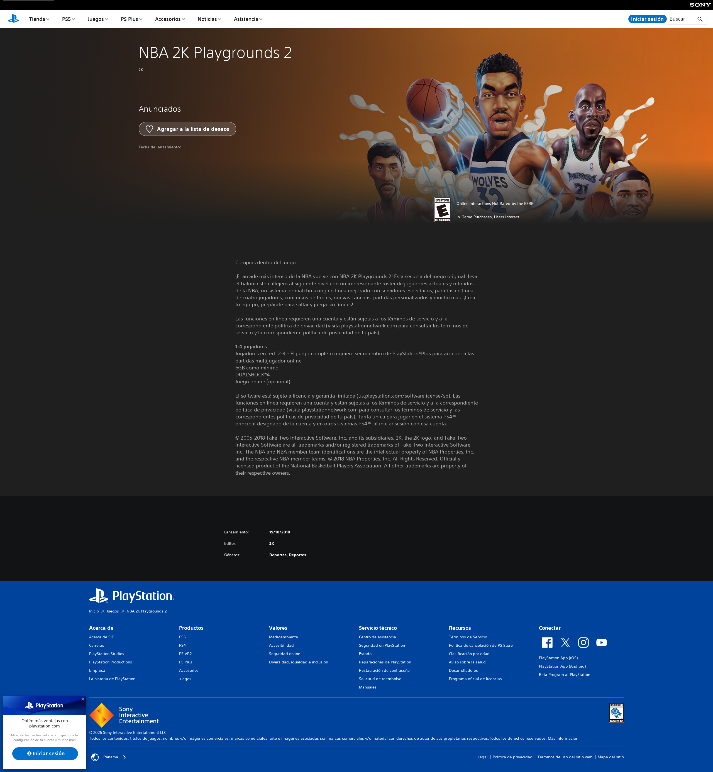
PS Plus (129, 19)
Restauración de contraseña (384, 670)
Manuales (368, 687)
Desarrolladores (463, 670)
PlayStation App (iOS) (558, 657)
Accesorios (168, 19)
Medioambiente (283, 636)
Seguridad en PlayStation (382, 645)
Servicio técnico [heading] (378, 628)
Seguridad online (284, 653)
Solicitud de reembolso (380, 678)
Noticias (207, 19)
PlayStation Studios (106, 653)
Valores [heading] (278, 628)
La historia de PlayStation (112, 678)
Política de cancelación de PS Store (481, 645)
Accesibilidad (281, 645)
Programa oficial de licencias (475, 678)
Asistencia (246, 19)
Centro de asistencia (377, 636)
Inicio (94, 611)
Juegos (96, 19)
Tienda (37, 19)
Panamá (110, 757)
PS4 (182, 645)
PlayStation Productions (110, 662)
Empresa (97, 670)
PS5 (66, 19)
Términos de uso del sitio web (565, 756)
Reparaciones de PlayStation (385, 662)
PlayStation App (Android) (562, 666)
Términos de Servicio (468, 636)
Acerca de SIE (101, 636)
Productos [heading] (191, 628)
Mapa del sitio (611, 756)
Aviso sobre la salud (467, 662)
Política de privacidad (513, 756)
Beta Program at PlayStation (564, 674)
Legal (483, 756)
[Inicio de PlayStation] (13, 18)
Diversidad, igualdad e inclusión (298, 662)
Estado (365, 653)
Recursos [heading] (460, 628)
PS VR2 (185, 653)
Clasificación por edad (469, 653)
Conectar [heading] (550, 628)
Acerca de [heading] (101, 628)
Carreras (96, 645)
